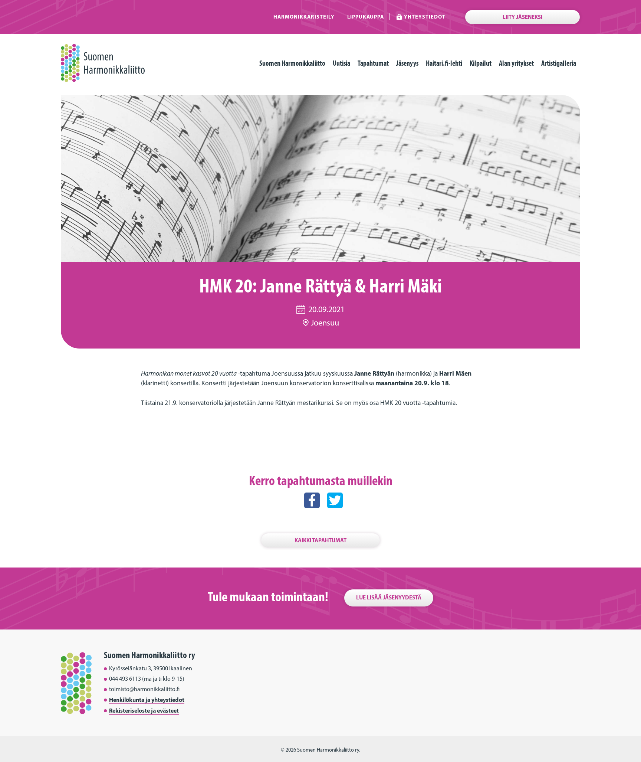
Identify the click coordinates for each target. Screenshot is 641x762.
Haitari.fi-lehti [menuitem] (444, 63)
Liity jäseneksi (522, 16)
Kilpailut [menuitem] (481, 63)
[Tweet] (335, 515)
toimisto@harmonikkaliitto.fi (144, 689)
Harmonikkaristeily (304, 16)
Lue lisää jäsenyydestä (388, 597)
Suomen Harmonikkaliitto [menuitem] (292, 63)
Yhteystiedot (425, 16)
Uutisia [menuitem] (341, 63)
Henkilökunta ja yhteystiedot (146, 699)
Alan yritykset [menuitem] (516, 63)
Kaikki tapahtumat (320, 540)
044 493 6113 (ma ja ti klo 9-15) (146, 678)
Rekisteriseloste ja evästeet (144, 710)
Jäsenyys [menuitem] (407, 63)
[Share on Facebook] (312, 515)
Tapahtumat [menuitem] (373, 63)
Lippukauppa (365, 16)
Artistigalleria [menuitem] (558, 63)
